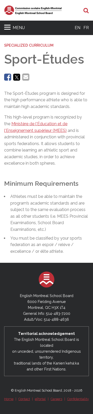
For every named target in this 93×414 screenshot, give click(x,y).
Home (8, 399)
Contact (24, 399)
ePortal (40, 399)
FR (86, 27)
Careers (56, 399)
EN (77, 27)
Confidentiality (78, 399)
